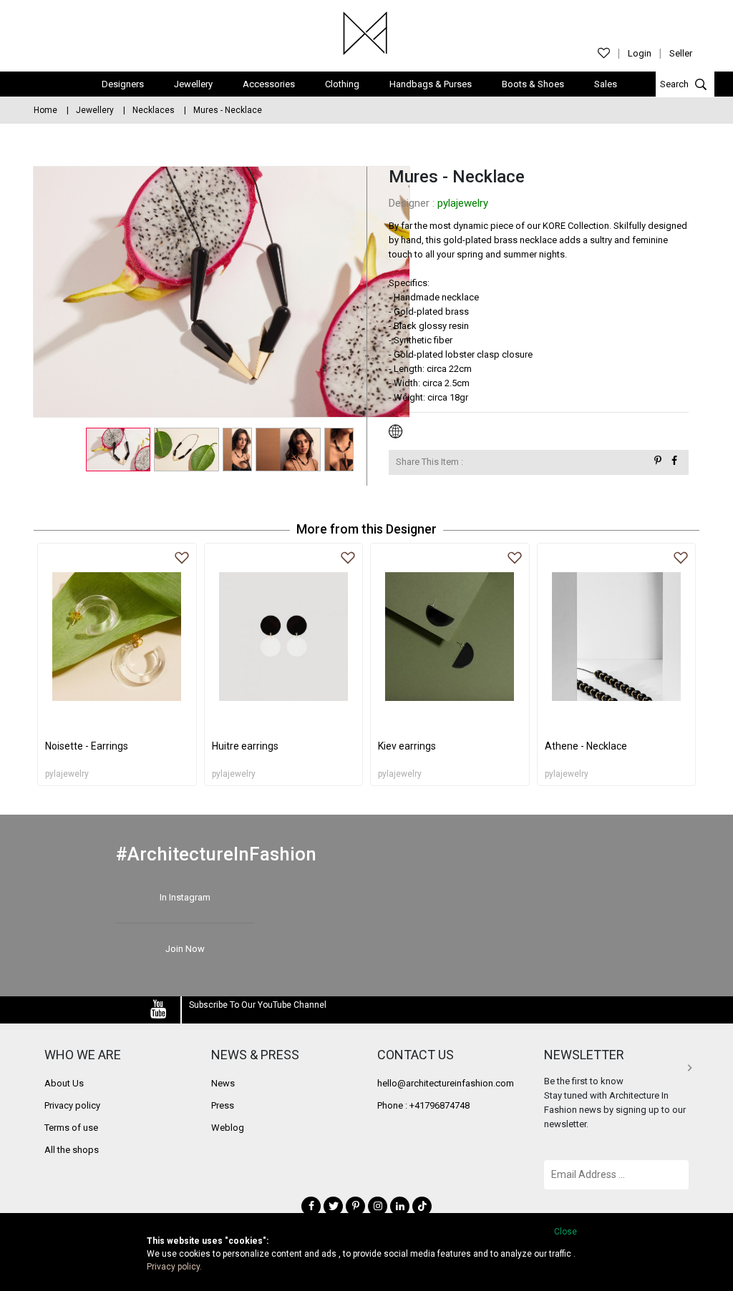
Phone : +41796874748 (423, 1105)
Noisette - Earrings (86, 746)
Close (565, 1232)
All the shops (71, 1149)
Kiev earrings (407, 746)
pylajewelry (462, 203)
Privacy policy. (174, 1267)
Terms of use (71, 1127)
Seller (680, 53)
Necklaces (153, 110)
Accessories (269, 84)
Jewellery (193, 84)
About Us (64, 1083)
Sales (605, 84)
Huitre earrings (245, 746)
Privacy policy (72, 1105)
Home (45, 110)
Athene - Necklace (586, 746)
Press (222, 1105)
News (223, 1083)
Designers (123, 84)
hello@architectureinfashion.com (445, 1083)
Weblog (227, 1127)
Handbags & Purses (430, 84)
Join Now (185, 948)
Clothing (342, 84)
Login (639, 53)
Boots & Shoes (533, 84)
